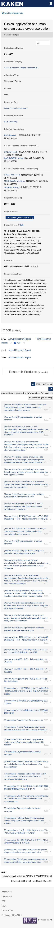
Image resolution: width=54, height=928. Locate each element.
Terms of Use (7, 910)
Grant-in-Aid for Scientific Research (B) (21, 68)
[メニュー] (51, 3)
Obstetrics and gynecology (15, 108)
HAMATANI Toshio (12, 175)
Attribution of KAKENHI (12, 915)
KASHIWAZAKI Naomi (13, 158)
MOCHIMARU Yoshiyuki (14, 181)
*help (22, 225)
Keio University (10, 122)
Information (7, 892)
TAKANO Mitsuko (11, 187)
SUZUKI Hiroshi (11, 152)
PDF (18, 343)
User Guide (7, 896)
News (4, 906)
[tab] (28, 372)
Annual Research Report (19, 339)
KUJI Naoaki (10, 135)
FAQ (4, 901)
